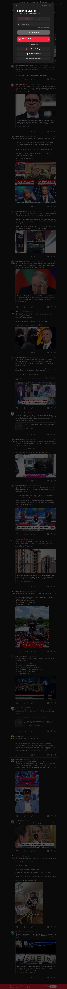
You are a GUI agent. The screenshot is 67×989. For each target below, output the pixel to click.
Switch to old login (47, 5)
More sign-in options (35, 58)
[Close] (16, 5)
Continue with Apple (35, 53)
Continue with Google (34, 49)
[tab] (25, 18)
